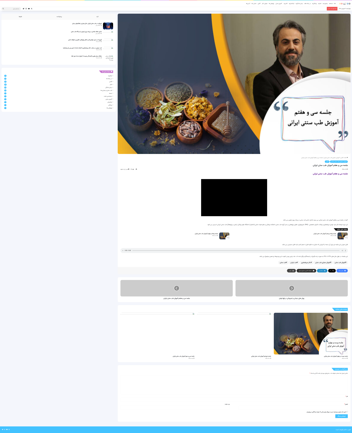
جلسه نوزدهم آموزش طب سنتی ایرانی (261, 356)
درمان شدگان (300, 3)
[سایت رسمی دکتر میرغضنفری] (345, 3)
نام (347, 396)
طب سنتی (283, 262)
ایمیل (346, 404)
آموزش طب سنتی (340, 262)
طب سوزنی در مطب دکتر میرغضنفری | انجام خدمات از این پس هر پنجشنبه (82, 48)
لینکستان (292, 3)
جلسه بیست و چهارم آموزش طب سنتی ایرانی (336, 356)
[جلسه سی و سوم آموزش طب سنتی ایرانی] (157, 333)
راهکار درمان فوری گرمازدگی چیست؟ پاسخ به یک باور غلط (86, 56)
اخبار (320, 3)
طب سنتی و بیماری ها (106, 90)
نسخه (331, 3)
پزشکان (315, 3)
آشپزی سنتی (279, 3)
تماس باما (254, 3)
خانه (335, 3)
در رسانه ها (308, 3)
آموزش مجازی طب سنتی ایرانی (332, 158)
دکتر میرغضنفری (306, 262)
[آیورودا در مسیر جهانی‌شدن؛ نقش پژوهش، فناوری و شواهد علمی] (108, 42)
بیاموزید (326, 3)
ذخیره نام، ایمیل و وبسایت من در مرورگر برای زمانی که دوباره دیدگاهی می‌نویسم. (326, 412)
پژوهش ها (271, 3)
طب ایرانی (293, 262)
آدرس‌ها (248, 3)
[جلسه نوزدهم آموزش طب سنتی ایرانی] (234, 333)
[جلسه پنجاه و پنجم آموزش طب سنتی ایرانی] (343, 235)
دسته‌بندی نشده (108, 96)
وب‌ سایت (227, 404)
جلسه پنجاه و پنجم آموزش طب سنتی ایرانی (325, 234)
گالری (259, 3)
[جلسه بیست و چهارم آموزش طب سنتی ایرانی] (311, 333)
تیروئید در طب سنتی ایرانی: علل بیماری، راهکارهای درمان (87, 23)
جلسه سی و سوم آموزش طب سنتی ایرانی (183, 356)
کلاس (286, 3)
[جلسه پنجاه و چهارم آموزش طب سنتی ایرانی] (224, 235)
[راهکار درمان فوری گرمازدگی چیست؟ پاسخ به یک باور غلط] (108, 58)
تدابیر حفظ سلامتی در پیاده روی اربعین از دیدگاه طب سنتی (86, 32)
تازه (98, 16)
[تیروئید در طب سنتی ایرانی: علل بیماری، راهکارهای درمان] (108, 26)
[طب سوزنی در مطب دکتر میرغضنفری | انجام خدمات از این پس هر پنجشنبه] (108, 50)
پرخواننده (59, 16)
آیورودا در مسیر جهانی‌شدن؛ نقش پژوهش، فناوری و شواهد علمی (85, 40)
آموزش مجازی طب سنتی (322, 262)
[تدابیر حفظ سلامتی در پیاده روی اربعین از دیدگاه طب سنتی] (108, 34)
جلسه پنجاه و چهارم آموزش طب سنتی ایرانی (206, 234)
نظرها (20, 16)
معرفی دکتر (264, 3)
